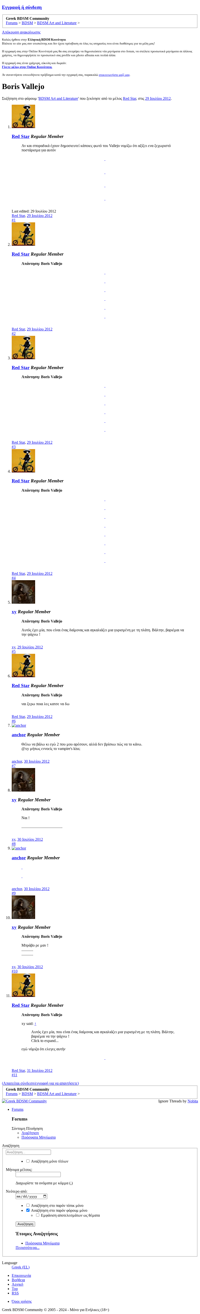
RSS (15, 1293)
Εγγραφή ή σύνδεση (22, 7)
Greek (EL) (21, 1267)
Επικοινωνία (21, 1275)
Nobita (193, 1101)
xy (14, 611)
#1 (14, 220)
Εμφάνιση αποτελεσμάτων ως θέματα (70, 1215)
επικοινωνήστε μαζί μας (114, 75)
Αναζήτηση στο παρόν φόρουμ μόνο (58, 1210)
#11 (14, 1075)
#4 (14, 578)
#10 (15, 971)
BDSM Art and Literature (58, 98)
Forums (17, 1109)
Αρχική (17, 1284)
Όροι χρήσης (22, 1301)
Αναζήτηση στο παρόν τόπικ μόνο (56, 1205)
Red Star (129, 98)
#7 (14, 766)
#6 (14, 721)
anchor (19, 734)
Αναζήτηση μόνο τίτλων (49, 1161)
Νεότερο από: (16, 1191)
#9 (14, 893)
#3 (14, 447)
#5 (14, 651)
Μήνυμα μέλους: (19, 1169)
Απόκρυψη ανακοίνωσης (21, 32)
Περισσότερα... (28, 1248)
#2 (14, 333)
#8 (14, 844)
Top (15, 1289)
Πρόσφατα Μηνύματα (38, 1137)
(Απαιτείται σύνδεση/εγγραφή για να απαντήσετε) (40, 1083)
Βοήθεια (18, 1280)
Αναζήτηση (30, 1133)
